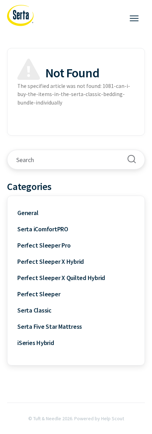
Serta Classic (34, 310)
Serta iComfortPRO (42, 229)
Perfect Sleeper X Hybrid (50, 261)
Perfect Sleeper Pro (43, 245)
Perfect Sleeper (38, 294)
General (27, 213)
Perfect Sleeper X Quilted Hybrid (61, 278)
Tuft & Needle (47, 418)
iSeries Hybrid (35, 343)
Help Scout (112, 418)
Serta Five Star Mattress (49, 326)
